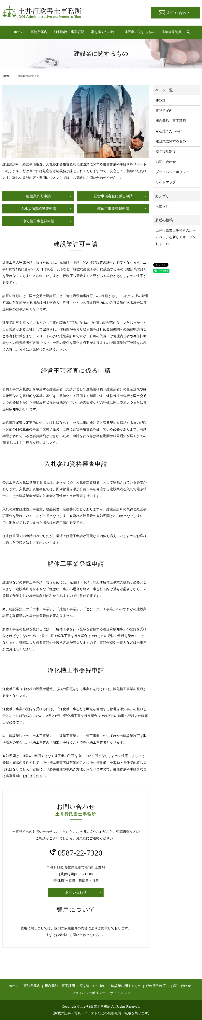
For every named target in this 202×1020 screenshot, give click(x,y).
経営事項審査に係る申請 (113, 196)
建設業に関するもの (139, 32)
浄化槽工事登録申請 (38, 221)
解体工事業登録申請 (113, 209)
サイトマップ (166, 182)
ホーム (19, 32)
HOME (5, 76)
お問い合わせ (76, 892)
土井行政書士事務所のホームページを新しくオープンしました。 (176, 237)
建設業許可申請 (38, 196)
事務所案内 (39, 32)
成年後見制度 (171, 32)
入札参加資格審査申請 (38, 209)
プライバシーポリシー (172, 172)
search (188, 32)
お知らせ (162, 206)
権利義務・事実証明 (69, 32)
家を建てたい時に (104, 32)
